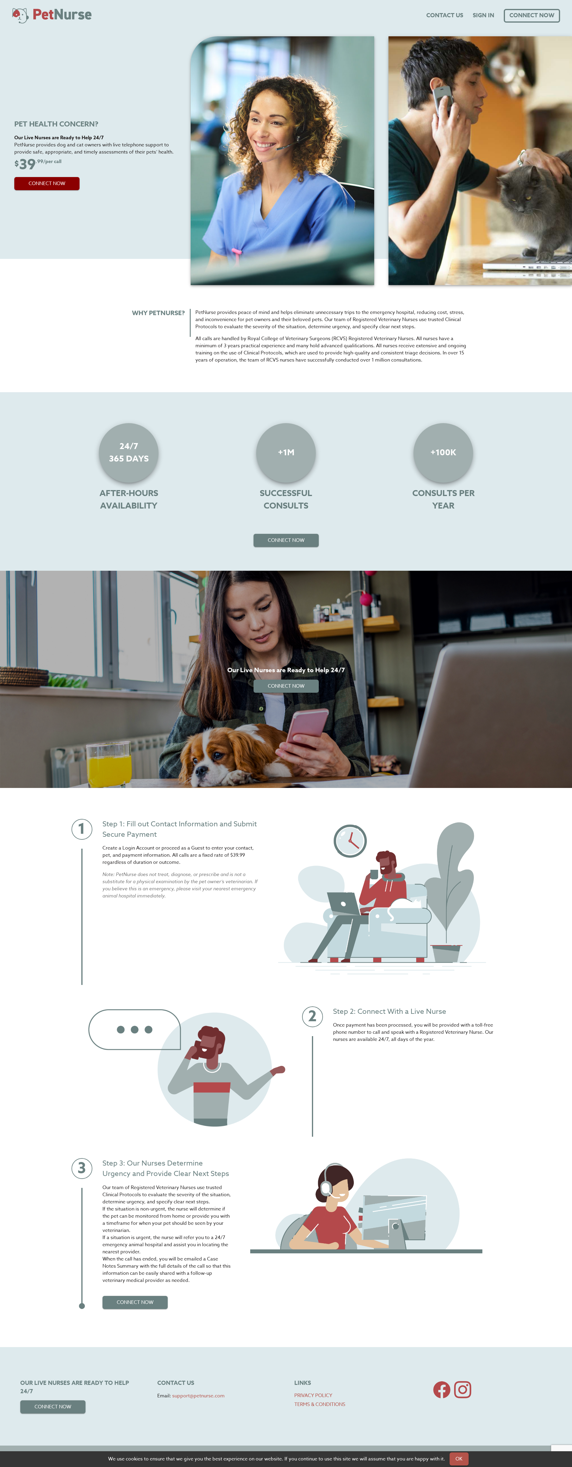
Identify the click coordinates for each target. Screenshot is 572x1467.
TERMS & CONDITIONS (319, 1404)
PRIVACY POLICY (313, 1395)
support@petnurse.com (198, 1395)
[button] (47, 183)
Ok (459, 1459)
